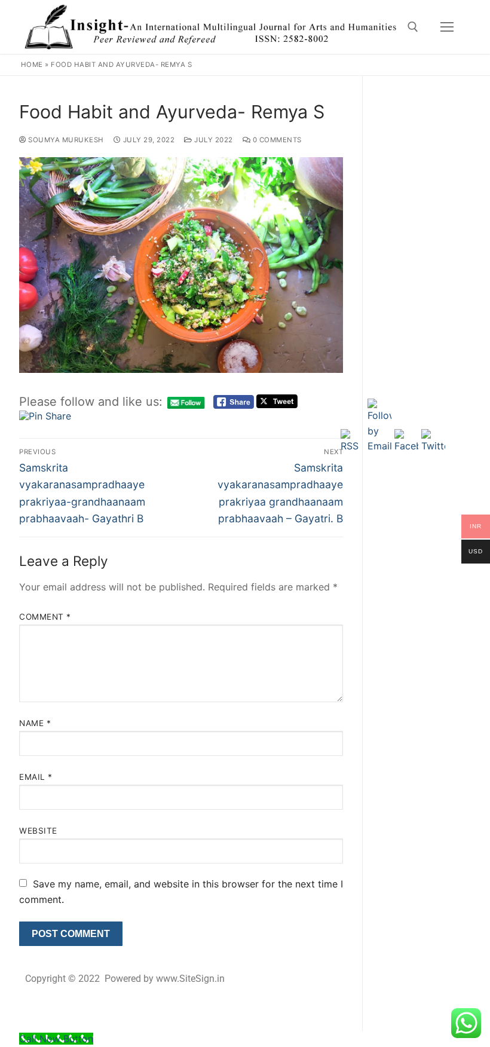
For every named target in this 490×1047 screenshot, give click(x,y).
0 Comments (276, 140)
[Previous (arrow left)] (21, 562)
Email (36, 777)
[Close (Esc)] (450, 89)
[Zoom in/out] (372, 89)
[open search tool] (413, 27)
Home (32, 64)
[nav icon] (447, 26)
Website (38, 830)
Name (35, 723)
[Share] (424, 89)
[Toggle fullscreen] (398, 89)
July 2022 (212, 140)
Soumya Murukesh (65, 140)
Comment (45, 617)
